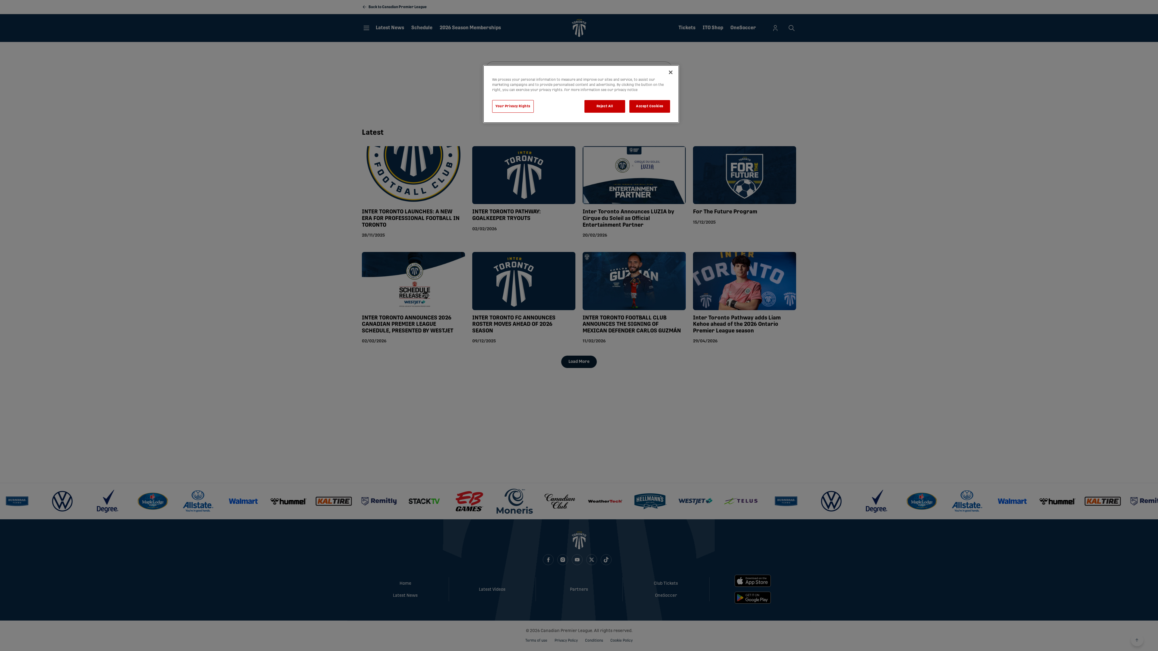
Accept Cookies (649, 106)
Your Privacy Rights (512, 106)
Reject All (604, 106)
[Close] (670, 72)
